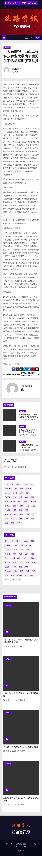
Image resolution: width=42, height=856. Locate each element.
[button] (31, 37)
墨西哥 (7, 497)
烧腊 (26, 510)
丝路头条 (7, 47)
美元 (26, 518)
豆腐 (6, 523)
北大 (21, 493)
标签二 (15, 506)
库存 (26, 497)
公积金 (15, 493)
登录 (24, 467)
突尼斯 (19, 518)
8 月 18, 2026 (11, 804)
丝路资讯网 (21, 26)
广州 (20, 497)
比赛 (21, 506)
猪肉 (16, 514)
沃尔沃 (7, 510)
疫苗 (6, 518)
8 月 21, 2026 (24, 419)
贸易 (12, 523)
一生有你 (8, 488)
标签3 (26, 501)
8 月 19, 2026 (24, 450)
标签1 (13, 501)
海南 (20, 510)
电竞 (33, 514)
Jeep (26, 484)
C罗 (6, 484)
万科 (16, 488)
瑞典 (21, 514)
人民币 (7, 493)
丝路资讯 (17, 69)
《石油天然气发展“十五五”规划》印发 (20, 747)
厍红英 (32, 419)
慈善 (6, 501)
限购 (18, 523)
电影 (27, 514)
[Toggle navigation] (26, 37)
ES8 (12, 484)
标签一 (33, 501)
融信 (32, 518)
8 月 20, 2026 (24, 435)
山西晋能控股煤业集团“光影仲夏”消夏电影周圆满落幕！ (29, 417)
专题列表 (21, 851)
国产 (27, 493)
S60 (32, 484)
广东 (14, 497)
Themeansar (21, 846)
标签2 (19, 501)
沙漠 (14, 510)
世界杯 (28, 488)
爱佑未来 (8, 514)
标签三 (7, 506)
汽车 (33, 506)
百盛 (12, 518)
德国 (32, 497)
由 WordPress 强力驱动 (14, 844)
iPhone (19, 484)
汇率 (27, 506)
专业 (21, 488)
